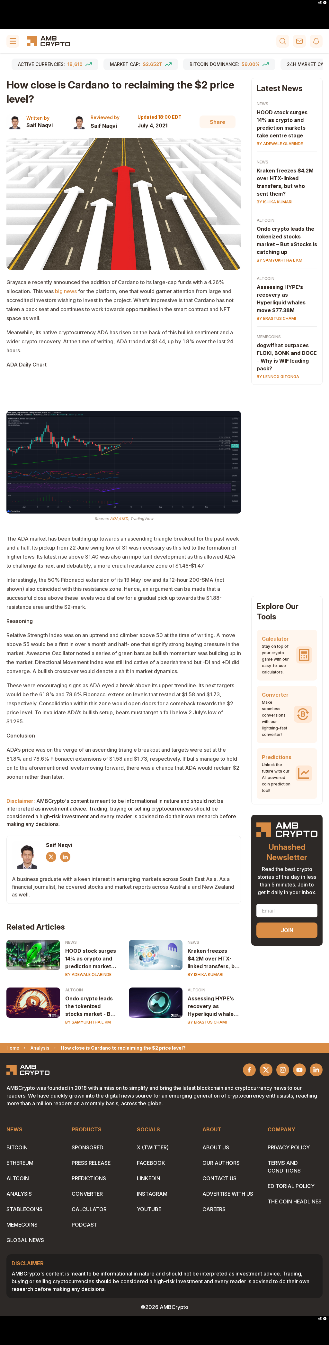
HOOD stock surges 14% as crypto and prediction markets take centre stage (90, 959)
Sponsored (87, 1147)
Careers (214, 1209)
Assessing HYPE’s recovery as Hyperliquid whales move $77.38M (212, 1006)
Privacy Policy (289, 1147)
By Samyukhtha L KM (88, 1022)
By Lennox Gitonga (278, 376)
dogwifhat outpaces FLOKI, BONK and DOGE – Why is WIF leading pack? (287, 357)
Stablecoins (24, 1209)
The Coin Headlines (295, 1201)
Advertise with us (227, 1194)
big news (66, 291)
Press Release (91, 1163)
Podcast (84, 1224)
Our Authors (221, 1163)
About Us (215, 1147)
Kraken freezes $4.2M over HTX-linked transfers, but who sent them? (214, 959)
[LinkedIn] (65, 857)
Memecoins (269, 336)
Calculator (89, 1209)
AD (320, 2)
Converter (87, 1194)
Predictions (89, 1178)
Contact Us (219, 1178)
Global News (25, 1240)
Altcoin (74, 990)
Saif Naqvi (39, 125)
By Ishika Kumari (205, 974)
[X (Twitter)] (51, 857)
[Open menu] (12, 41)
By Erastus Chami (207, 1022)
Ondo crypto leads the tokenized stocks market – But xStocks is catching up (287, 240)
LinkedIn (148, 1178)
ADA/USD (119, 518)
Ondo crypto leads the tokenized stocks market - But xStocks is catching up (90, 1006)
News (71, 942)
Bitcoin (17, 1147)
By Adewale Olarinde (88, 974)
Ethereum (19, 1163)
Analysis (19, 1194)
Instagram (152, 1194)
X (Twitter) (153, 1147)
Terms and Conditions (284, 1167)
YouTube (149, 1209)
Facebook (151, 1163)
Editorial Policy (291, 1186)
